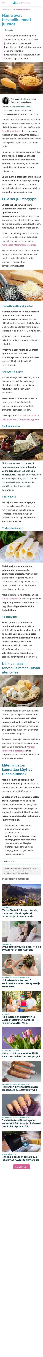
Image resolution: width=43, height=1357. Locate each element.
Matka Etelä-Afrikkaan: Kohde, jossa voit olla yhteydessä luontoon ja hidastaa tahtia (20, 913)
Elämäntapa (7, 908)
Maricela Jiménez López (21, 102)
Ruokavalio (6, 10)
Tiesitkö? (6, 1014)
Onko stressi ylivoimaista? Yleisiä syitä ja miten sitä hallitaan (21, 948)
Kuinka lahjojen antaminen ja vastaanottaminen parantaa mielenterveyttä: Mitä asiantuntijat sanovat (18, 1020)
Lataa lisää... (21, 1167)
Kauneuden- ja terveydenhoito (15, 978)
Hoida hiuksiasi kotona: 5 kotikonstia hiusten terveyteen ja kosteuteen (21, 983)
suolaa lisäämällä (10, 598)
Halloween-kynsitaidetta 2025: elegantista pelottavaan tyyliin (20, 1088)
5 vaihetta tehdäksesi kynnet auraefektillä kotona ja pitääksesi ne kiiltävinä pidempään (21, 1123)
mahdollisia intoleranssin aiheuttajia (19, 245)
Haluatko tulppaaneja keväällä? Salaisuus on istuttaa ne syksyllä (21, 1055)
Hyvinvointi (7, 944)
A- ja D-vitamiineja (11, 131)
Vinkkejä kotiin (9, 1154)
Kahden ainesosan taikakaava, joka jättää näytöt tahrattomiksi (20, 1158)
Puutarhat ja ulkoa (10, 1051)
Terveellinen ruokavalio (21, 10)
